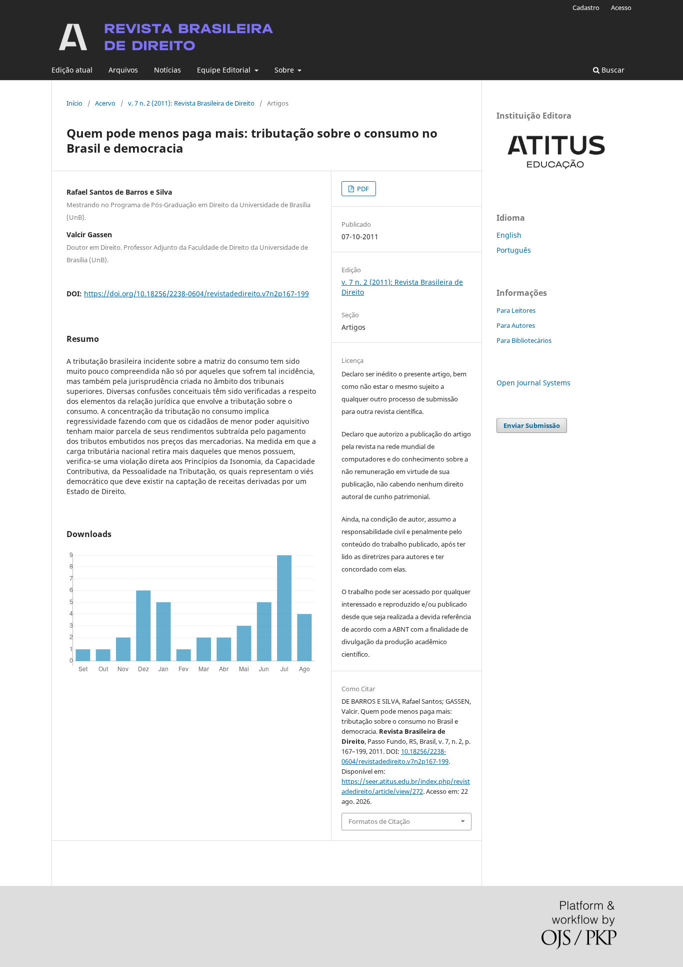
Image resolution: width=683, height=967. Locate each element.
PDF (362, 188)
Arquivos (123, 70)
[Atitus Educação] (556, 176)
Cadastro (586, 7)
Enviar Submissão (532, 425)
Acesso (621, 7)
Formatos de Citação (379, 821)
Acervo (105, 103)
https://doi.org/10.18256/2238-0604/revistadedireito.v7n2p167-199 (196, 293)
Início (74, 103)
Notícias (167, 70)
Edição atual (72, 70)
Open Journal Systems (533, 382)
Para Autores (515, 325)
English (509, 235)
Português (513, 250)
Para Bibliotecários (524, 340)
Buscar (612, 70)
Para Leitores (516, 310)
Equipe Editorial (224, 70)
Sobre (285, 70)
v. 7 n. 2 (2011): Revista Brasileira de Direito (191, 103)
